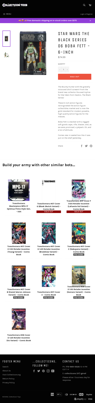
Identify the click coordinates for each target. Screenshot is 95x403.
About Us (6, 370)
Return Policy (8, 378)
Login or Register (86, 14)
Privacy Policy (8, 382)
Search (5, 366)
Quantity (61, 64)
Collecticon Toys (15, 397)
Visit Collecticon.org (11, 374)
